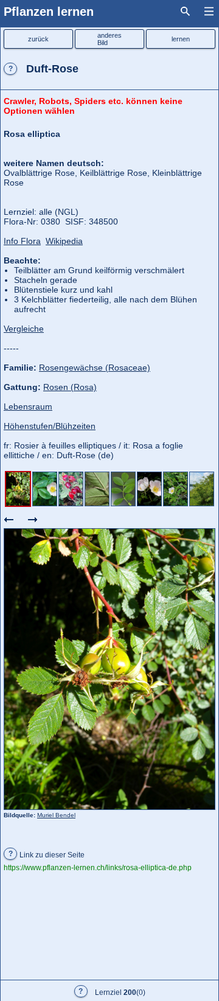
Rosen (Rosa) (70, 387)
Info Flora (22, 241)
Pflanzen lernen (49, 11)
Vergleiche (24, 328)
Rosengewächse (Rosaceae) (94, 367)
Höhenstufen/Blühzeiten (50, 426)
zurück (38, 39)
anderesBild (109, 39)
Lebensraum (28, 406)
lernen (181, 39)
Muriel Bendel (56, 815)
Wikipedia (64, 241)
